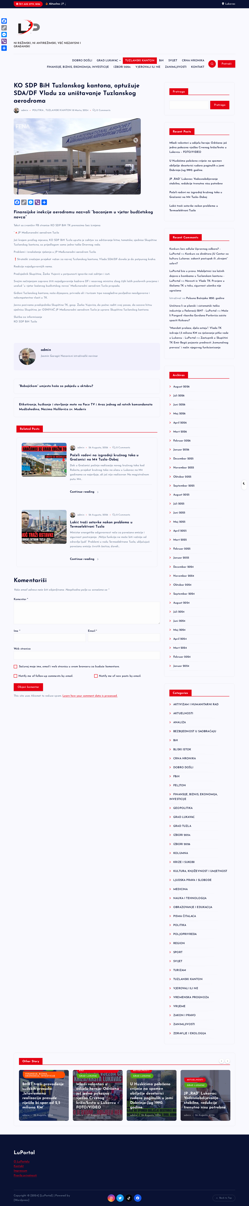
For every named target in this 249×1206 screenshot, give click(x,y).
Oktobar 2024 (182, 585)
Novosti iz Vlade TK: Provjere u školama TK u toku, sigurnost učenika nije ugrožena (196, 286)
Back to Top (225, 1198)
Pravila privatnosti (25, 1175)
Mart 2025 (180, 540)
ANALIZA (179, 722)
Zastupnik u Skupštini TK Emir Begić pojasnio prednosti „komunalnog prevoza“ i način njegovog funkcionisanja (198, 343)
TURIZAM (179, 970)
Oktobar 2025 (182, 477)
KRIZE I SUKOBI (184, 862)
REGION (179, 943)
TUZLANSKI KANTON (139, 60)
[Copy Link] (4, 27)
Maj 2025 (179, 522)
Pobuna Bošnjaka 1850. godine (205, 298)
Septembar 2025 (183, 486)
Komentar (21, 599)
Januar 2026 (181, 449)
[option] (44, 1095)
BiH (161, 60)
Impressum (20, 1170)
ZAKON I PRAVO (184, 1015)
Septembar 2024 (184, 594)
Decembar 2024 (183, 567)
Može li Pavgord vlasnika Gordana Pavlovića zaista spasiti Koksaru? (198, 316)
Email (92, 631)
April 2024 (180, 639)
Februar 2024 (182, 657)
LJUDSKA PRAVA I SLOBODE (192, 880)
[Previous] (221, 1061)
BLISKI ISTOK (182, 749)
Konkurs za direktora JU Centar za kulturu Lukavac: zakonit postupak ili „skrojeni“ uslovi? (199, 259)
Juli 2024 (178, 612)
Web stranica (22, 648)
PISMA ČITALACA (184, 916)
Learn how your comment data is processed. (90, 696)
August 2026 (181, 386)
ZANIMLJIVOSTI (175, 67)
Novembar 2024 (183, 576)
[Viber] (4, 41)
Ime (17, 631)
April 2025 (179, 531)
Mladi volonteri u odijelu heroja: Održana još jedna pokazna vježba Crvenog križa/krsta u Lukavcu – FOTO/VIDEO (198, 147)
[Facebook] (4, 21)
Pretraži (227, 64)
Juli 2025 (178, 503)
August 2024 (181, 603)
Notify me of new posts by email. (120, 676)
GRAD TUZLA (182, 826)
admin (24, 110)
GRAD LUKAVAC (107, 60)
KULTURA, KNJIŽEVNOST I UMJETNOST (200, 871)
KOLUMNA (180, 853)
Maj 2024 (179, 630)
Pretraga (179, 91)
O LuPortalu (21, 1161)
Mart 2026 (180, 431)
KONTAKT (197, 67)
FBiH (176, 776)
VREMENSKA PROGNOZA (191, 997)
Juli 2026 (178, 395)
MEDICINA (180, 889)
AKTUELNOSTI (183, 713)
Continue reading (83, 491)
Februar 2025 (181, 549)
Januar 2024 (181, 666)
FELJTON (179, 785)
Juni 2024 (179, 621)
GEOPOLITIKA (183, 808)
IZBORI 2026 (181, 844)
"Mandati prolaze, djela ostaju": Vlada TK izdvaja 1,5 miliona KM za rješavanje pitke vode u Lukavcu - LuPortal (199, 333)
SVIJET (172, 60)
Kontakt (19, 1166)
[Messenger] (4, 34)
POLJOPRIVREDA (185, 934)
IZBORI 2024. (122, 67)
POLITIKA (38, 110)
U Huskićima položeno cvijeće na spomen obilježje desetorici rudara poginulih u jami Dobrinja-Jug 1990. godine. (196, 165)
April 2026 (180, 422)
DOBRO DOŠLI (82, 60)
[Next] (227, 1061)
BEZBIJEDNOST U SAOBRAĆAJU (194, 731)
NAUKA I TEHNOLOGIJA (189, 898)
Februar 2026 (182, 440)
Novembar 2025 (183, 467)
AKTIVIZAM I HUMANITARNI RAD (196, 704)
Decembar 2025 (183, 458)
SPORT (177, 952)
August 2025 (181, 494)
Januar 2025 (181, 557)
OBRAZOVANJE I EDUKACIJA (192, 907)
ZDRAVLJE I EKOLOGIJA (189, 1033)
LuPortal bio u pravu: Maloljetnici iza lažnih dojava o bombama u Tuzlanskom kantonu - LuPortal (196, 276)
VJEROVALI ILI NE (148, 67)
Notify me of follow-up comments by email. (45, 676)
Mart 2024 (180, 648)
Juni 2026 (179, 404)
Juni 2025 (179, 512)
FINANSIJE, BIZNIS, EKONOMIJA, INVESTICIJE (78, 67)
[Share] (4, 48)
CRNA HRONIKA (193, 60)
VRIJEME (179, 1006)
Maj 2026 (179, 413)
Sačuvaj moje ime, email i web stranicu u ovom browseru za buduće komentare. (69, 666)
